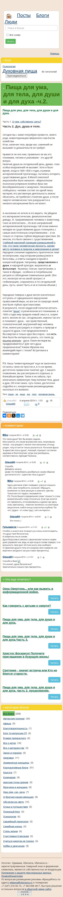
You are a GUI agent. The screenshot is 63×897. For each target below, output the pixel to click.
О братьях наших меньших (18, 796)
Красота (7, 772)
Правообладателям (12, 876)
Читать (54, 598)
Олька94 (10, 403)
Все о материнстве (13, 747)
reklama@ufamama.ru (21, 882)
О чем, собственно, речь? (26, 121)
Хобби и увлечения (14, 846)
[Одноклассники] (9, 416)
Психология (9, 66)
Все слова (15, 34)
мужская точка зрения (15, 782)
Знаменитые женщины (16, 762)
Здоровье (8, 757)
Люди (11, 21)
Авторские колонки (14, 718)
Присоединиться (16, 75)
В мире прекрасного (14, 738)
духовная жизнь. (46, 394)
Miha (5, 434)
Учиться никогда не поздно (18, 841)
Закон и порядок (12, 752)
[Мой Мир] (18, 416)
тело (34, 394)
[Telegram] (23, 416)
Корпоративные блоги (15, 767)
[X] (14, 416)
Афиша (7, 723)
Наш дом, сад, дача (14, 792)
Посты (24, 15)
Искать (10, 41)
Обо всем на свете (13, 801)
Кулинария (9, 777)
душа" (16, 311)
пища (11, 394)
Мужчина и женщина (15, 787)
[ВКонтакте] (4, 416)
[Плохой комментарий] (40, 435)
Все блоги (8, 713)
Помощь (54, 53)
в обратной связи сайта (38, 889)
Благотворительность (15, 728)
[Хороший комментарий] (33, 435)
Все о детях (9, 743)
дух (28, 394)
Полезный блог (11, 811)
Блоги (42, 15)
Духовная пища (20, 70)
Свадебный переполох (15, 821)
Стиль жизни (10, 831)
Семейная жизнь (12, 826)
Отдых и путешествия (15, 806)
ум (17, 394)
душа (22, 394)
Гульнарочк (9, 526)
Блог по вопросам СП (15, 733)
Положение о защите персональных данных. (26, 872)
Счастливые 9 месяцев (16, 836)
